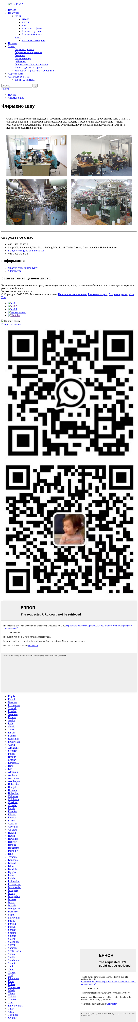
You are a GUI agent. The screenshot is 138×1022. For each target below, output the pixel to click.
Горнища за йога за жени (72, 294)
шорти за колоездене (33, 40)
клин (24, 25)
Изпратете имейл (11, 324)
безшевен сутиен (31, 31)
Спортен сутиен (118, 294)
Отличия (20, 55)
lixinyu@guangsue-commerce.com (26, 250)
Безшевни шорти (97, 294)
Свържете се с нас (18, 76)
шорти (25, 22)
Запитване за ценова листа (16, 291)
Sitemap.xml (14, 270)
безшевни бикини (32, 34)
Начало (12, 9)
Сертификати (16, 73)
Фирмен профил (24, 49)
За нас (11, 46)
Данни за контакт (25, 79)
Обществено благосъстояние (31, 64)
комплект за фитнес (33, 28)
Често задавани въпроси (29, 67)
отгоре (25, 19)
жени (18, 15)
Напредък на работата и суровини (34, 70)
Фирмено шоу (23, 58)
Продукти (14, 12)
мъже (18, 37)
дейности (20, 61)
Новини (12, 43)
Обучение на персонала (28, 52)
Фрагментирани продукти (23, 267)
